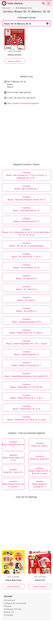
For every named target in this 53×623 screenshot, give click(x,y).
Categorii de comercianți (15, 603)
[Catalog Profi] (39, 562)
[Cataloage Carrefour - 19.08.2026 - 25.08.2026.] (15, 39)
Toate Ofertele (15, 3)
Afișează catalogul (14, 61)
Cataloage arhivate (12, 608)
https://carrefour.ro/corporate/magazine (23, 103)
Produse (8, 606)
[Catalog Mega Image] (13, 562)
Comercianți (9, 600)
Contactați (8, 614)
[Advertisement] (26, 524)
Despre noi (9, 611)
